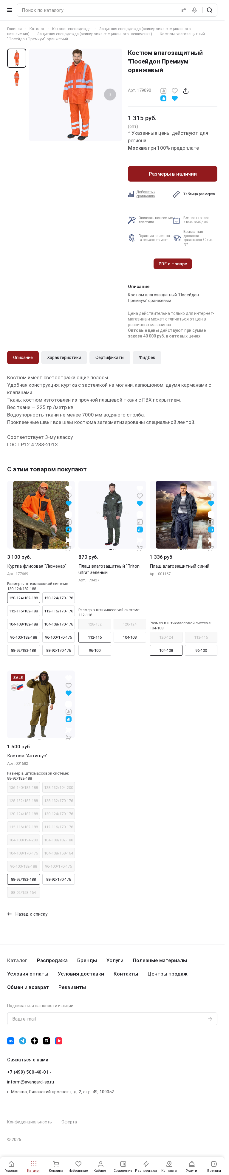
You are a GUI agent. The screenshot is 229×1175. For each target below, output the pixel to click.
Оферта (69, 1122)
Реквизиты (72, 987)
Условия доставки (81, 974)
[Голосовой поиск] (195, 10)
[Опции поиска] (182, 10)
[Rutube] (46, 1040)
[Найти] (209, 10)
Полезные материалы (160, 960)
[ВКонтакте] (10, 1040)
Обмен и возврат (28, 987)
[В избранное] (174, 90)
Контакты (126, 974)
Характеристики (64, 357)
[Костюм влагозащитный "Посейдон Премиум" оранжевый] (75, 95)
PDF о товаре (173, 264)
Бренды (87, 960)
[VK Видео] (58, 1040)
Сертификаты (109, 357)
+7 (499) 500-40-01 (28, 1072)
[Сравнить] (163, 90)
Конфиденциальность (29, 1122)
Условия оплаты (27, 974)
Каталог (17, 960)
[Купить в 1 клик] (68, 543)
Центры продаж (168, 974)
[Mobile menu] (9, 10)
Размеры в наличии (173, 174)
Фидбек (147, 357)
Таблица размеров (199, 194)
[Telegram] (22, 1040)
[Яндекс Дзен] (34, 1040)
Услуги (114, 960)
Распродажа (52, 960)
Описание (23, 357)
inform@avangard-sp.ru (30, 1082)
